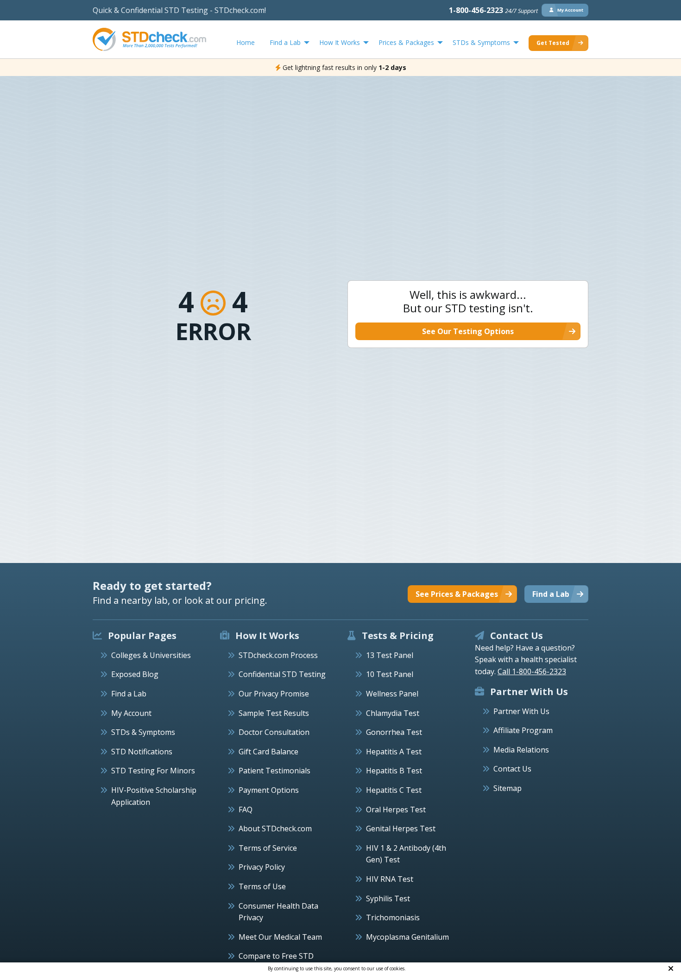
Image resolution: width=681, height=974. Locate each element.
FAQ (245, 809)
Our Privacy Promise (274, 694)
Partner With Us (521, 711)
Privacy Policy (262, 867)
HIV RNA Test (389, 879)
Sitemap (507, 788)
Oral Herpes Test (396, 809)
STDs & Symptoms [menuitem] (481, 42)
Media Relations (521, 750)
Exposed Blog (134, 674)
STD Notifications (141, 751)
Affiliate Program (523, 730)
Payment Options (269, 790)
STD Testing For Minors (153, 770)
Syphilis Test (388, 898)
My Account (131, 713)
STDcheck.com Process (278, 655)
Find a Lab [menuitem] (285, 42)
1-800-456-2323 (493, 10)
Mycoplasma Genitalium (407, 937)
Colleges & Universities (151, 655)
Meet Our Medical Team (280, 937)
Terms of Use (262, 886)
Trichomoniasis (393, 917)
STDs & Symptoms (143, 732)
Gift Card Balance (268, 751)
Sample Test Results (274, 713)
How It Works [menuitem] (339, 42)
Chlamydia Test (392, 713)
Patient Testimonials (274, 770)
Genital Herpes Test (400, 828)
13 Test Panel (389, 655)
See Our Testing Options (468, 331)
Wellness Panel (392, 694)
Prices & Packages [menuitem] (406, 42)
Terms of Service (268, 848)
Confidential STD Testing (282, 674)
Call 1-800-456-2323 (532, 671)
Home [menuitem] (245, 42)
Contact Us (512, 769)
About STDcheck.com (275, 828)
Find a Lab (128, 694)
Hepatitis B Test (394, 770)
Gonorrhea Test (394, 732)
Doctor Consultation (274, 732)
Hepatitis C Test (394, 790)
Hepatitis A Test (394, 751)
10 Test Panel (389, 674)
